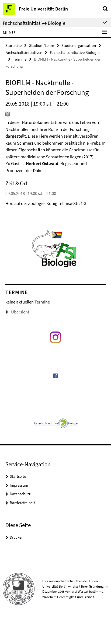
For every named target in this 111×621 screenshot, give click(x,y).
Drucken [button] (16, 537)
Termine (19, 59)
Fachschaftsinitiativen (23, 52)
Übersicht (20, 312)
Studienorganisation (78, 45)
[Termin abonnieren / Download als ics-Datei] (55, 114)
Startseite (13, 45)
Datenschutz (20, 493)
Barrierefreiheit (22, 502)
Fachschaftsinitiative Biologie (74, 52)
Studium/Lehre (41, 45)
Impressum (19, 485)
